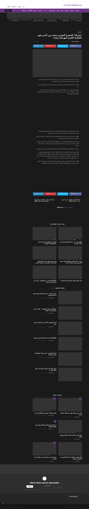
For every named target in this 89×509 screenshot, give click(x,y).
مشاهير (77, 10)
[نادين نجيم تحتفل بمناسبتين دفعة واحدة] (25, 15)
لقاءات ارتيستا (52, 10)
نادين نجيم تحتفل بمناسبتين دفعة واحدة (25, 19)
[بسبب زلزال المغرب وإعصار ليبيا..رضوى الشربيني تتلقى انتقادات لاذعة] (50, 15)
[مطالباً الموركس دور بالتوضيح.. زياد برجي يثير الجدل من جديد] (13, 15)
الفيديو (58, 10)
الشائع (9, 6)
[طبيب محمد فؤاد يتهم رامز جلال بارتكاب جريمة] (70, 404)
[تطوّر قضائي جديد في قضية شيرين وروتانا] (70, 343)
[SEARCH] (16, 10)
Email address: (48, 485)
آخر (23, 6)
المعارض (66, 10)
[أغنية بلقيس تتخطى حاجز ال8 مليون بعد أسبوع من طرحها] (70, 449)
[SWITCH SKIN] (18, 10)
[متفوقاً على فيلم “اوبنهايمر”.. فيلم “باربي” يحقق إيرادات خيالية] (70, 313)
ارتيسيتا (35, 10)
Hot (80, 398)
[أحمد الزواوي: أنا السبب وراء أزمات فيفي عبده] (70, 328)
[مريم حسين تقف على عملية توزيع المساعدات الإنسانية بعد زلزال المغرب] (38, 15)
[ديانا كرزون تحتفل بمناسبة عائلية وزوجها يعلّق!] (70, 426)
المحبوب (19, 6)
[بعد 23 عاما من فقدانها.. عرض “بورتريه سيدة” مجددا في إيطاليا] (87, 254)
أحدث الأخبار (13, 6)
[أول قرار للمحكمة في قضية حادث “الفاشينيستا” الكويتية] (63, 15)
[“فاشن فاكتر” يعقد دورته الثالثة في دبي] (44, 404)
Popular (54, 442)
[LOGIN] (14, 10)
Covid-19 (30, 10)
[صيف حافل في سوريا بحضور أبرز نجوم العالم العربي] (70, 374)
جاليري (40, 10)
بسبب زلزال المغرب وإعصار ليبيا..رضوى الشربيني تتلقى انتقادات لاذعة (51, 20)
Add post (8, 10)
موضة (62, 10)
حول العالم (24, 10)
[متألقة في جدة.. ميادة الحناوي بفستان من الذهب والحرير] (76, 15)
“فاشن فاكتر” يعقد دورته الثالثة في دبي (45, 413)
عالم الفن (72, 10)
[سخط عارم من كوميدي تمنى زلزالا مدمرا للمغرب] (44, 449)
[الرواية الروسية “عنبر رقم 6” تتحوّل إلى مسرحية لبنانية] (70, 359)
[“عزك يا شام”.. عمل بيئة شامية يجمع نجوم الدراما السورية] (70, 297)
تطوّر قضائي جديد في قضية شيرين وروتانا (45, 338)
